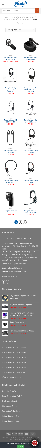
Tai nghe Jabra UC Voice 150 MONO (30, 212)
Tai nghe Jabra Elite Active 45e (10, 151)
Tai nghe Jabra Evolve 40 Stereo (30, 181)
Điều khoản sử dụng (9, 406)
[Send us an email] (7, 282)
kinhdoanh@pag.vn (14, 268)
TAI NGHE (26, 19)
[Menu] (3, 3)
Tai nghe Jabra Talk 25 (10, 212)
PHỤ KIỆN (15, 19)
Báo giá (36, 437)
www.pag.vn (12, 276)
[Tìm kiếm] (38, 4)
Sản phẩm (21, 437)
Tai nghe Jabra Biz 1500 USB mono (30, 121)
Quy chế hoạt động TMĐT (12, 396)
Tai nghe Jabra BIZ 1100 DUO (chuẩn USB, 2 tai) (30, 89)
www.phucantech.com (17, 271)
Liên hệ (35, 439)
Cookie (19, 443)
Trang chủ (7, 17)
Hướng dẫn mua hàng (10, 416)
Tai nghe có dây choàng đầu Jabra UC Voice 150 (10, 89)
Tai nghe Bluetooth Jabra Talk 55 (30, 58)
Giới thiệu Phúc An (9, 391)
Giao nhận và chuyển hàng (12, 411)
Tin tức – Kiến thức (25, 439)
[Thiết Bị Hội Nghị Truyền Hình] (20, 4)
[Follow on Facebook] (3, 282)
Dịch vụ (5, 439)
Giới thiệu (13, 437)
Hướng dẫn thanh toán (10, 421)
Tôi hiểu (20, 446)
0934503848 (21, 264)
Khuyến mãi (14, 439)
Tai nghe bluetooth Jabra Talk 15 (10, 58)
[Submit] (37, 10)
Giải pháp (29, 437)
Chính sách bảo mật (9, 401)
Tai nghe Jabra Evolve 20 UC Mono (10, 181)
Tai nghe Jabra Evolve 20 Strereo (30, 151)
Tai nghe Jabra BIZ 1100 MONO (10, 121)
